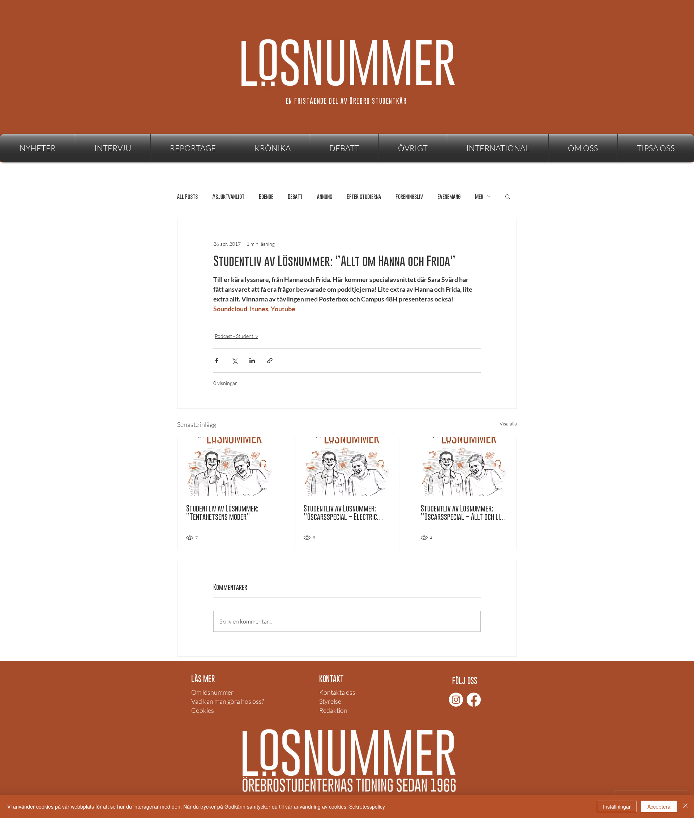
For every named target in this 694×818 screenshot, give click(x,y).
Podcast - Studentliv (236, 336)
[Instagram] (456, 700)
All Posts (187, 196)
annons (324, 196)
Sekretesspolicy (367, 806)
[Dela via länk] (269, 360)
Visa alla (508, 423)
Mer (479, 196)
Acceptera (659, 806)
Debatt (295, 196)
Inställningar (617, 806)
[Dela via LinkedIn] (252, 360)
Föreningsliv (409, 196)
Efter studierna (364, 196)
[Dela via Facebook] (216, 360)
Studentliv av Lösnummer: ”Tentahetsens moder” (222, 512)
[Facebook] (474, 700)
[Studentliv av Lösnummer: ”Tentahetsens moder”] (229, 466)
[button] (413, 148)
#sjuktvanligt (228, 196)
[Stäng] (685, 806)
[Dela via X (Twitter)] (234, 360)
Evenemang (448, 196)
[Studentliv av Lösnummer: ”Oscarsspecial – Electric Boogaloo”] (347, 466)
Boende (266, 196)
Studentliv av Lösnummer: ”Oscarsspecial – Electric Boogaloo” (340, 512)
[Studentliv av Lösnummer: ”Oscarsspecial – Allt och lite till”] (464, 466)
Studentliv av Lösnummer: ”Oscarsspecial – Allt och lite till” (463, 512)
